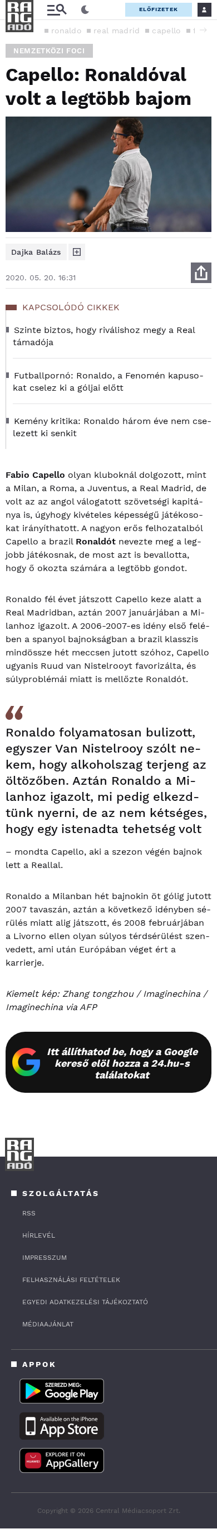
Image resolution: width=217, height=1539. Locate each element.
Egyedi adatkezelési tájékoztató (85, 1302)
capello (166, 30)
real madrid (116, 30)
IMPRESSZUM (44, 1258)
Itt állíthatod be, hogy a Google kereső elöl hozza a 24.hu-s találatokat (122, 1063)
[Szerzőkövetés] (76, 252)
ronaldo (66, 30)
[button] (203, 30)
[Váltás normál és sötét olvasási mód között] (85, 10)
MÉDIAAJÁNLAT (47, 1324)
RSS (29, 1213)
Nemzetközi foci (49, 51)
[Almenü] (57, 9)
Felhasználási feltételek (71, 1280)
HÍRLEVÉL (38, 1235)
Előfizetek (158, 9)
